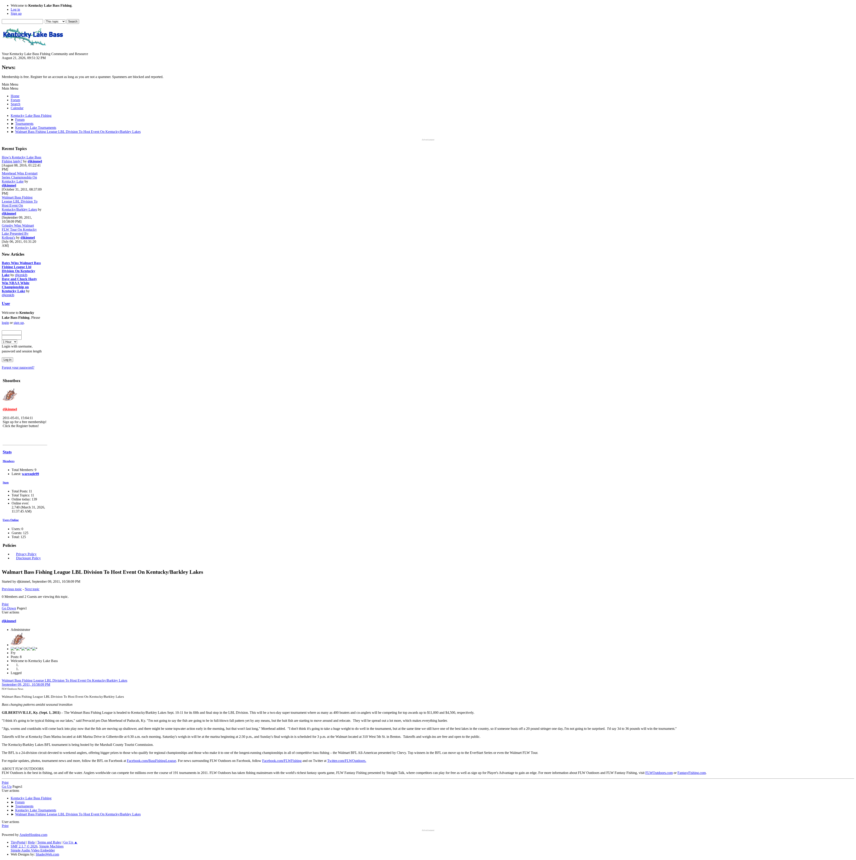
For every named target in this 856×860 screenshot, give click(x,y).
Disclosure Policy (28, 558)
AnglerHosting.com (33, 835)
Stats (7, 452)
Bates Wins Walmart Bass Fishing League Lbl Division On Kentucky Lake (21, 269)
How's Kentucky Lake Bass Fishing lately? (21, 159)
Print (5, 604)
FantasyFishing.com (691, 773)
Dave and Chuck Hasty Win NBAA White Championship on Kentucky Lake (19, 285)
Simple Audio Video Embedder (33, 850)
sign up (19, 323)
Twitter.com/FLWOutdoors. (346, 761)
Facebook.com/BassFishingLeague (151, 761)
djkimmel (35, 161)
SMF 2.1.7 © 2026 (24, 846)
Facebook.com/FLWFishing (282, 761)
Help (31, 842)
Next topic (32, 589)
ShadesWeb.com (47, 854)
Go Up (7, 786)
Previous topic (12, 589)
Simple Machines (51, 846)
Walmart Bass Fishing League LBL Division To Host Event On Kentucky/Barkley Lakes (19, 203)
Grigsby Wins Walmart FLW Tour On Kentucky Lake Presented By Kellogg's (19, 231)
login (5, 323)
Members (8, 461)
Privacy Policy (26, 554)
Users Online (11, 520)
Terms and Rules (49, 842)
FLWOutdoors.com (659, 773)
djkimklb (21, 275)
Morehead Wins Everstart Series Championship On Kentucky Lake (19, 177)
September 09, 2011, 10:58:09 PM (26, 684)
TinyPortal (18, 842)
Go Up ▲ (70, 842)
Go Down (9, 608)
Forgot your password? (18, 367)
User (6, 303)
